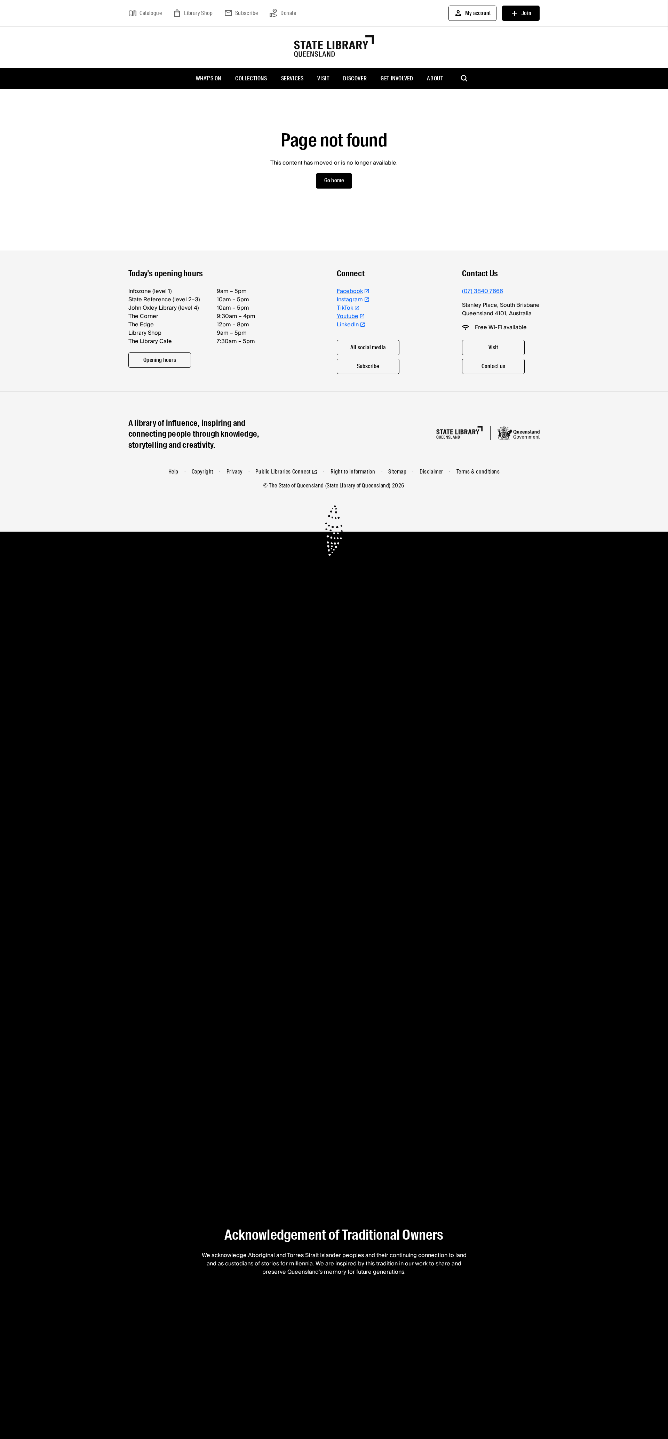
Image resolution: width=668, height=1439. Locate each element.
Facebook (350, 291)
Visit (323, 78)
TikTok (345, 308)
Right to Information (353, 471)
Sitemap (397, 471)
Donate (282, 13)
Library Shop (193, 13)
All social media (367, 347)
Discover (355, 78)
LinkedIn (348, 324)
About (435, 78)
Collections (251, 78)
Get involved (397, 78)
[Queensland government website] (518, 433)
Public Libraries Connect (282, 471)
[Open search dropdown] (464, 78)
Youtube (347, 316)
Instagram (350, 299)
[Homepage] (459, 432)
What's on (208, 78)
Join (520, 13)
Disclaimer (431, 471)
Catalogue (145, 13)
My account (472, 13)
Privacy (234, 471)
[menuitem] (208, 78)
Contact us (494, 366)
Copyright (202, 471)
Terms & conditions (478, 471)
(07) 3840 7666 (482, 291)
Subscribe (241, 13)
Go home (334, 180)
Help (173, 471)
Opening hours (159, 360)
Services (292, 78)
